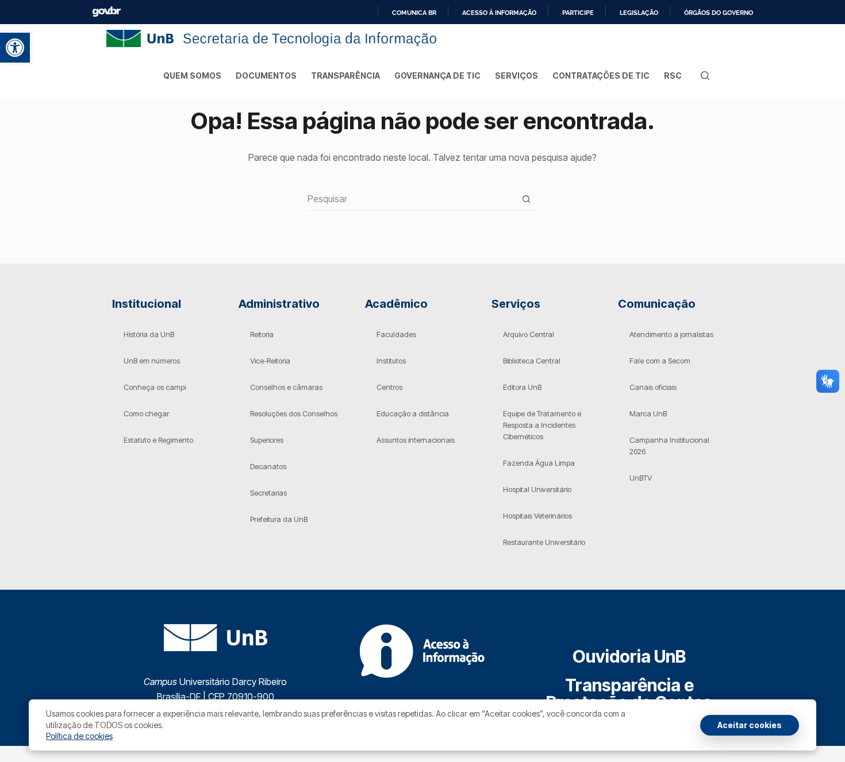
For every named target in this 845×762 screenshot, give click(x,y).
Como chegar (146, 413)
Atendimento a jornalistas (671, 334)
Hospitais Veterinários (537, 515)
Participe (578, 13)
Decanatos (268, 466)
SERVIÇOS (516, 75)
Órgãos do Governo (718, 13)
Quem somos (192, 75)
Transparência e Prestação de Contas (629, 694)
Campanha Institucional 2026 (669, 445)
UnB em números (152, 360)
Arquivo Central (528, 334)
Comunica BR (414, 13)
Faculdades (396, 334)
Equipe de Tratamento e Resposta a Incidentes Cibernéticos (542, 425)
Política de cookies (79, 736)
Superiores (266, 439)
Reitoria (262, 334)
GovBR (106, 11)
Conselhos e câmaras (286, 387)
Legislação (639, 13)
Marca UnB (648, 413)
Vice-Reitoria (270, 360)
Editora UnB (522, 387)
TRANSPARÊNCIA (345, 75)
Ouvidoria (629, 656)
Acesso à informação (499, 13)
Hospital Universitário (537, 489)
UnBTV (640, 477)
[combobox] (411, 198)
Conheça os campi (155, 387)
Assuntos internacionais (416, 439)
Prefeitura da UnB (279, 519)
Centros (389, 387)
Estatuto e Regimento (158, 439)
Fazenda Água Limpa (539, 462)
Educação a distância (413, 413)
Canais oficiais (653, 387)
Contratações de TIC (601, 75)
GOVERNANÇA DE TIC (437, 75)
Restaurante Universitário (544, 542)
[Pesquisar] (705, 75)
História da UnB (149, 334)
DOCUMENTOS (266, 75)
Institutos (391, 360)
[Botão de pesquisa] (526, 199)
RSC (673, 75)
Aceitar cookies (749, 725)
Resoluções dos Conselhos (293, 413)
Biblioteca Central (531, 360)
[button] (15, 48)
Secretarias (268, 492)
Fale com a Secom (659, 360)
